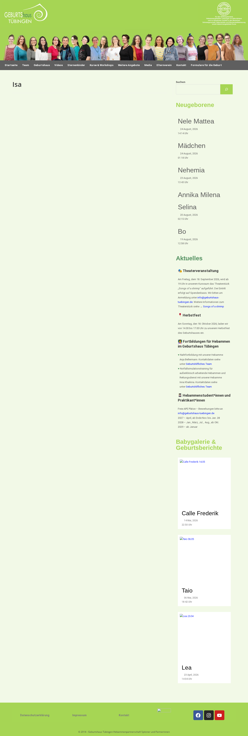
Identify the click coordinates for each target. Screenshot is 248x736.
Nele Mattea (196, 121)
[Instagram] (209, 715)
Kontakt (124, 715)
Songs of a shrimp (213, 306)
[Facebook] (198, 715)
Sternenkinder (76, 65)
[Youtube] (219, 715)
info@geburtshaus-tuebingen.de (196, 413)
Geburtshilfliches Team (199, 363)
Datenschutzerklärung (34, 715)
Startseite (11, 65)
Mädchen (191, 145)
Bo (182, 231)
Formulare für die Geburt (206, 65)
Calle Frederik (201, 513)
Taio (187, 590)
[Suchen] (226, 89)
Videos (58, 65)
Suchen (180, 82)
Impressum (79, 715)
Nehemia (191, 170)
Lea (187, 667)
